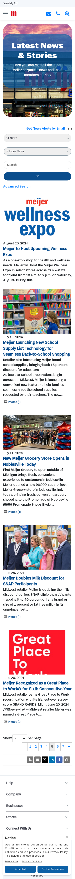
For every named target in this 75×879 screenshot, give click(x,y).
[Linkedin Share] (52, 759)
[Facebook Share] (59, 759)
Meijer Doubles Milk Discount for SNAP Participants (33, 581)
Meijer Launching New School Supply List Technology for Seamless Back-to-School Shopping (36, 348)
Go (37, 176)
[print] (67, 759)
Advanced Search (16, 186)
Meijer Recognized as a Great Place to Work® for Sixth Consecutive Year (37, 686)
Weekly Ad (11, 3)
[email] (37, 759)
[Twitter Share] (45, 759)
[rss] (30, 759)
